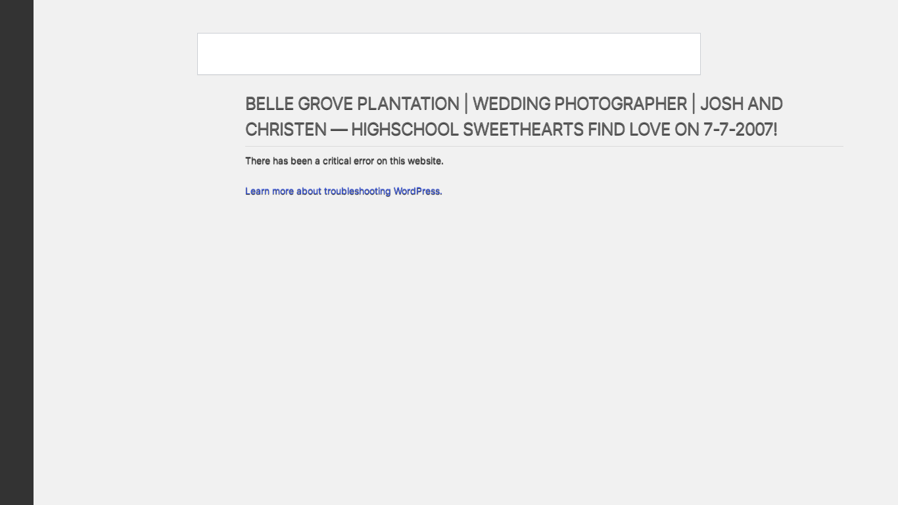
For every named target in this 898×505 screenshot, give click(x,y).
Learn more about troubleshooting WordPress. (343, 190)
